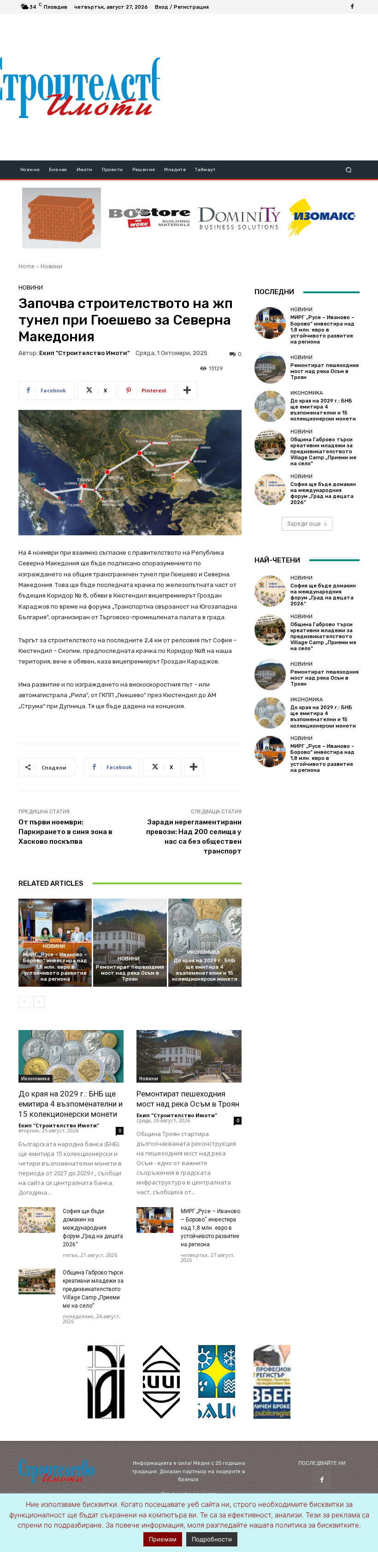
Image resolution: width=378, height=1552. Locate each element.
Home (26, 266)
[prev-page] (24, 1002)
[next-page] (39, 1002)
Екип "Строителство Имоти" (84, 353)
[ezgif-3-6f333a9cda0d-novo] (61, 218)
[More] (187, 390)
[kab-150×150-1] (106, 1382)
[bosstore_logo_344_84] (149, 218)
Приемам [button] (163, 1539)
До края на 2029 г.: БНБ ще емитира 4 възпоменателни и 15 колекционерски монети (204, 970)
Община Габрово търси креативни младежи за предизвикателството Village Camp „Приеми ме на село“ (93, 1289)
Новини (51, 266)
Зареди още (304, 523)
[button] (349, 170)
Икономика (203, 952)
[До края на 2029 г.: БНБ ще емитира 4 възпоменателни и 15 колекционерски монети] (205, 943)
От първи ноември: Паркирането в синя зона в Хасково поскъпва (65, 832)
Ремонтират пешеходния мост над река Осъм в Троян (130, 973)
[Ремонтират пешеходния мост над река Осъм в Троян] (129, 943)
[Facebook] (352, 6)
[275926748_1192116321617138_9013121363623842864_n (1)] (161, 1382)
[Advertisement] (269, 87)
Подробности (212, 1539)
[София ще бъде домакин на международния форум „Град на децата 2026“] (36, 1220)
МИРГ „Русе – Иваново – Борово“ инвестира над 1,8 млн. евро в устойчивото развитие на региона (55, 967)
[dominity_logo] (239, 218)
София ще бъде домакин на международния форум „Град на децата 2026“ (93, 1228)
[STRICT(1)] (322, 218)
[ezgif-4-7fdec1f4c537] (272, 1382)
